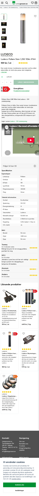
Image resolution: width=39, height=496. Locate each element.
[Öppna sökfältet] (6, 3)
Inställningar (19, 490)
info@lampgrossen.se (9, 451)
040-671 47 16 (12, 447)
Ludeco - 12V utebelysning (11, 7)
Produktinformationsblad (21, 91)
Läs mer (4, 72)
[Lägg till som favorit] (32, 3)
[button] (35, 16)
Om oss (22, 441)
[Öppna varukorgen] (36, 3)
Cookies (22, 446)
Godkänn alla (19, 485)
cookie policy (16, 479)
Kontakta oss (23, 444)
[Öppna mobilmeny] (2, 3)
